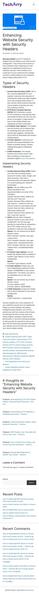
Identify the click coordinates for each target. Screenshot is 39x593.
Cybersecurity (22, 339)
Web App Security (11, 334)
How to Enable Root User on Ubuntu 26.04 (18, 510)
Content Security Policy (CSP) (16, 337)
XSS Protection (14, 359)
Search (5, 479)
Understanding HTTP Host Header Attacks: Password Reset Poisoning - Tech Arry (19, 401)
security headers (9, 350)
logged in (15, 467)
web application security (24, 350)
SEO (24, 77)
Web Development (9, 353)
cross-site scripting (28, 158)
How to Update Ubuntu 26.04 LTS (15, 513)
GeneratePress (29, 590)
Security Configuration (22, 348)
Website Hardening (21, 356)
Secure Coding (20, 345)
